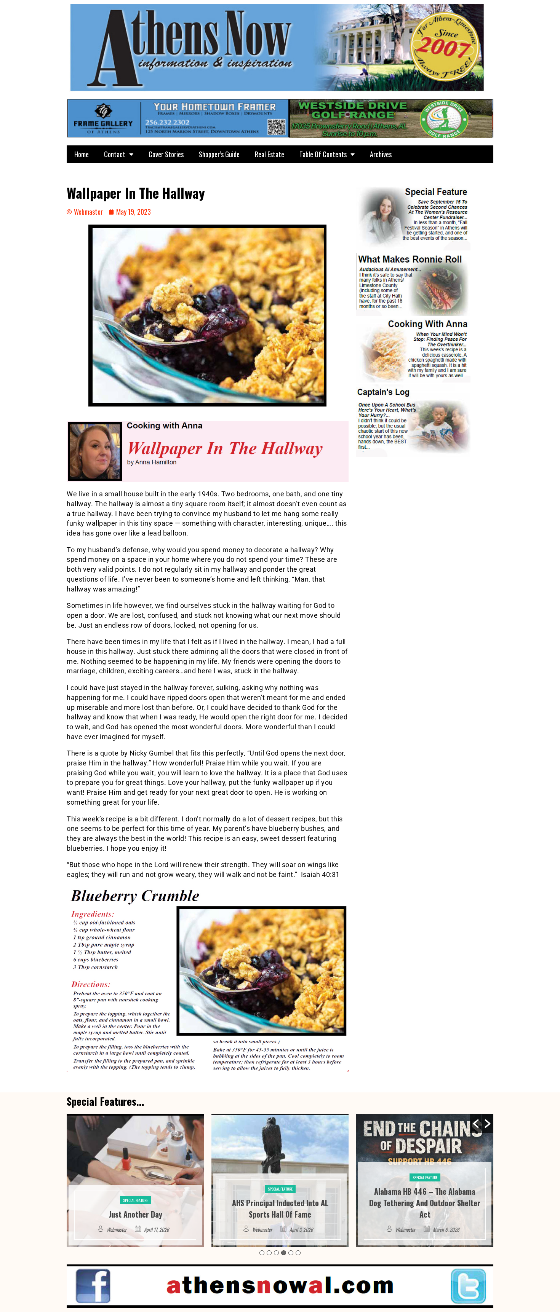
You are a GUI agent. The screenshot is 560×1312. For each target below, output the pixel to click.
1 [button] (261, 1252)
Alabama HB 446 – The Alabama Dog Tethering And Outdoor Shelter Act (280, 1203)
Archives (381, 154)
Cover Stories (166, 154)
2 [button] (269, 1252)
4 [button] (283, 1252)
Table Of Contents (323, 154)
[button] (476, 1123)
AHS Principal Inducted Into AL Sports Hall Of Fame (135, 1208)
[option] (135, 1180)
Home (81, 154)
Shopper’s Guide (219, 154)
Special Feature (135, 1189)
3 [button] (276, 1252)
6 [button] (298, 1252)
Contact (114, 154)
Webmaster (117, 1229)
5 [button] (290, 1252)
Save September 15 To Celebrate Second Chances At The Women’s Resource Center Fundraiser (424, 1203)
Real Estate (269, 154)
